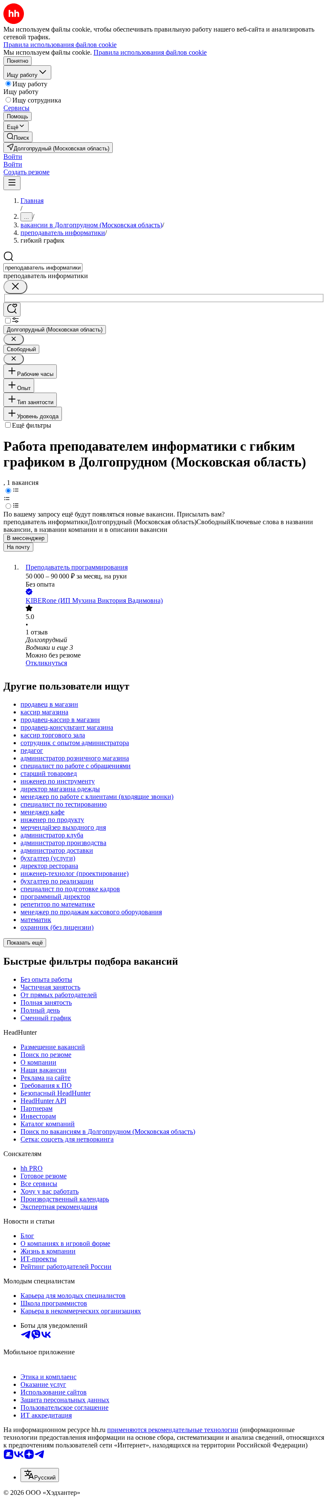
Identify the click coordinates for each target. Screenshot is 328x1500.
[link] (17, 137)
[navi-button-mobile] (11, 183)
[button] (12, 156)
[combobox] (42, 267)
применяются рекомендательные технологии (172, 1429)
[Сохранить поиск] (11, 309)
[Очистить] (15, 287)
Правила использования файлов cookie (150, 52)
